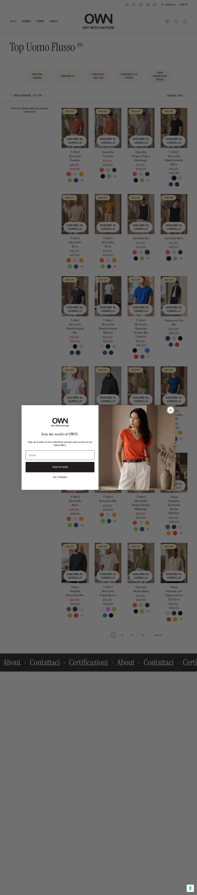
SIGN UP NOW (60, 467)
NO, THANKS (60, 477)
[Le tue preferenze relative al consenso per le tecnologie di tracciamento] (190, 888)
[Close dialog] (170, 410)
